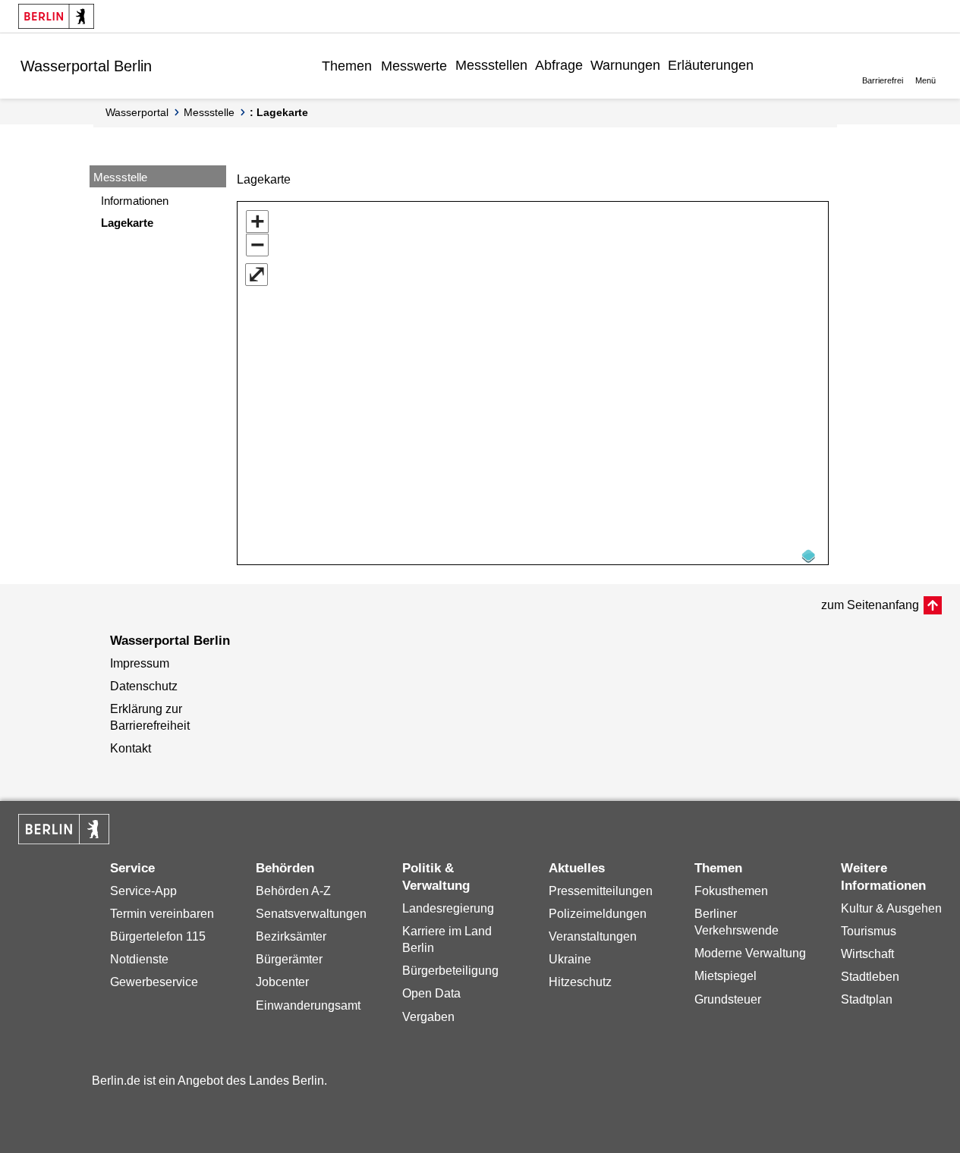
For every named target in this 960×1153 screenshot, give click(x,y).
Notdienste (139, 959)
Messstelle (209, 112)
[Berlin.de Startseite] (56, 16)
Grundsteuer (727, 999)
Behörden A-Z (293, 890)
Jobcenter (282, 981)
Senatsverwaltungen (311, 913)
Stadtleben (870, 976)
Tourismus (868, 931)
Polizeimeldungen (598, 913)
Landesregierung (448, 908)
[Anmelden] (768, 65)
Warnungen (625, 65)
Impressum (139, 663)
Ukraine (570, 959)
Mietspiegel (725, 975)
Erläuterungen (711, 65)
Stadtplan (866, 999)
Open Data (431, 993)
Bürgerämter (289, 959)
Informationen (134, 200)
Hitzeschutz (580, 981)
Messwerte (414, 66)
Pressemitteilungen (601, 890)
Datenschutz (144, 686)
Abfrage (559, 65)
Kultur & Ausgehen (891, 908)
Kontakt (130, 748)
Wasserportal (136, 112)
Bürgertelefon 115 (158, 936)
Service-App (143, 890)
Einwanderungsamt (308, 1005)
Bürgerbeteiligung (450, 970)
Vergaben (428, 1016)
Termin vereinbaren (162, 913)
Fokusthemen (731, 890)
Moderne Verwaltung (750, 953)
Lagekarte (127, 222)
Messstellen (491, 65)
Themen (347, 66)
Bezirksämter (291, 936)
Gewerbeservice (154, 981)
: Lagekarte (279, 112)
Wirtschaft (867, 953)
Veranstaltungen (593, 936)
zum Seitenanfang (870, 604)
